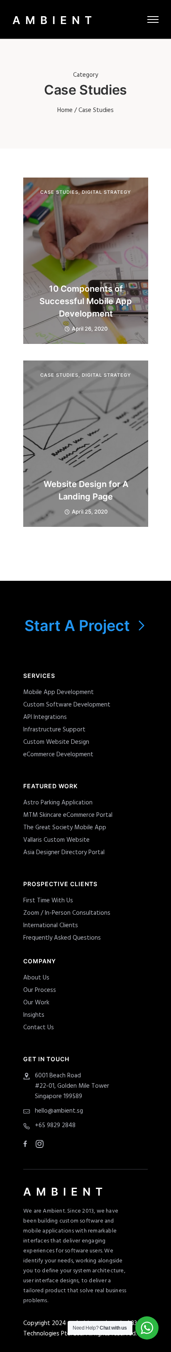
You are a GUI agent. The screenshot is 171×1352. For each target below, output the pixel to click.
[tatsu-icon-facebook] (26, 1144)
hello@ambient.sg (59, 1111)
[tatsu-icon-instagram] (40, 1143)
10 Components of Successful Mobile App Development (85, 301)
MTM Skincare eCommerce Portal (67, 815)
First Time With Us (48, 901)
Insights (33, 1015)
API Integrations (45, 717)
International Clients (50, 926)
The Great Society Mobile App (64, 828)
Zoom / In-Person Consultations (66, 913)
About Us (36, 978)
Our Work (36, 1003)
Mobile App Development (58, 692)
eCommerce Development (58, 755)
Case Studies (59, 192)
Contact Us (38, 1028)
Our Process (39, 990)
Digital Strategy (106, 192)
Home (65, 110)
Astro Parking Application (58, 803)
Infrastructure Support (54, 730)
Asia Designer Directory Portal (64, 852)
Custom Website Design (56, 742)
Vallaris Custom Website (56, 840)
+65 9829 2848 (55, 1125)
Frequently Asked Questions (62, 938)
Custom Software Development (66, 705)
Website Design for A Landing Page (86, 490)
